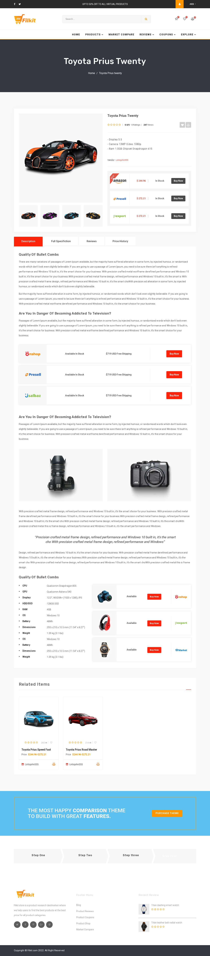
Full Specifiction (61, 241)
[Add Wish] (182, 125)
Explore (187, 34)
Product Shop (83, 923)
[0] (176, 19)
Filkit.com (33, 950)
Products (93, 34)
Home (91, 73)
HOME (76, 34)
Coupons (166, 34)
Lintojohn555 (122, 160)
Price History (120, 241)
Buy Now (178, 180)
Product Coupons (85, 917)
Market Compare (121, 34)
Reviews (146, 34)
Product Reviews (85, 911)
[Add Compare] (188, 125)
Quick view (40, 718)
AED (192, 4)
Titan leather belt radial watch (166, 922)
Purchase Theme (167, 813)
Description (28, 241)
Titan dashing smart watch (165, 905)
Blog (78, 905)
